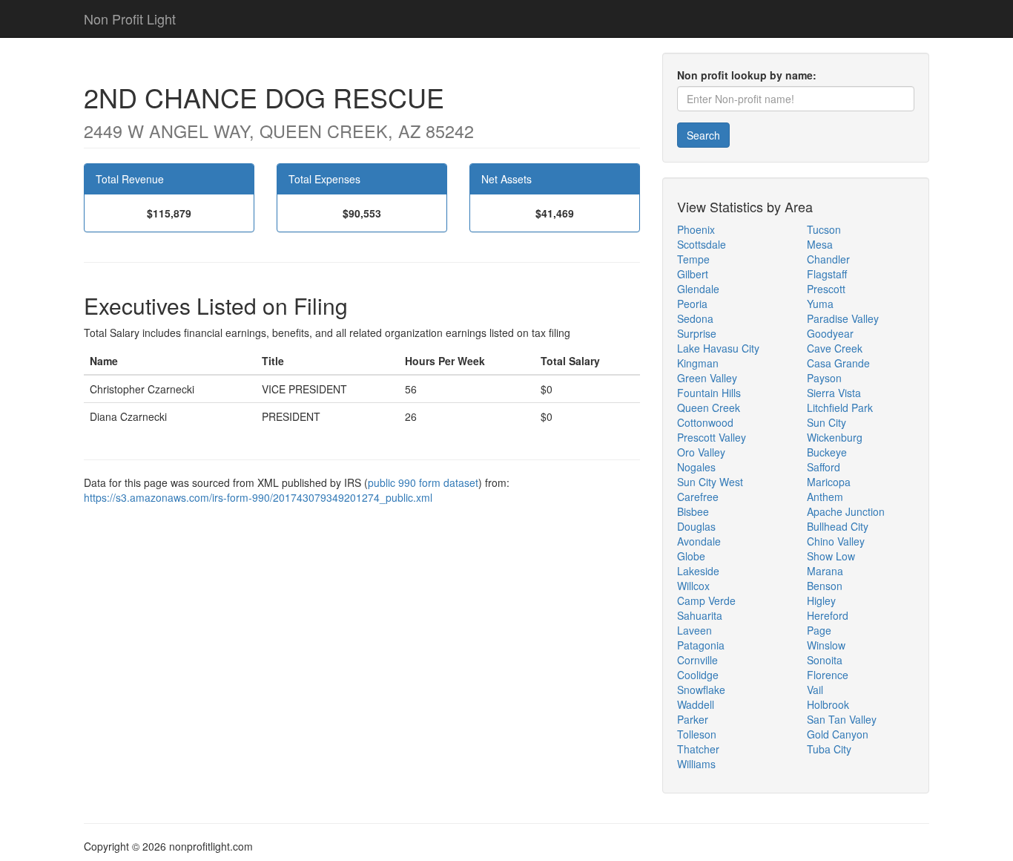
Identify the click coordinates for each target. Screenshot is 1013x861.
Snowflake (701, 689)
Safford (823, 466)
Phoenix (696, 229)
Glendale (698, 288)
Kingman (698, 363)
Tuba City (829, 748)
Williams (696, 763)
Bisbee (693, 511)
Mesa (820, 244)
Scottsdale (701, 244)
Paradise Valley (843, 318)
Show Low (831, 556)
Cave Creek (834, 348)
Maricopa (829, 481)
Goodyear (830, 333)
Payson (824, 377)
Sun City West (710, 481)
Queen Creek (708, 407)
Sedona (695, 318)
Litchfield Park (840, 407)
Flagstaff (827, 273)
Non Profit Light (130, 18)
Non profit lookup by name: (746, 75)
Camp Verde (706, 600)
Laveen (694, 630)
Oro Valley (701, 452)
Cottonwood (705, 422)
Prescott (826, 288)
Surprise (696, 333)
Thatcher (698, 748)
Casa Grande (838, 363)
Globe (691, 556)
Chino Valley (836, 541)
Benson (824, 585)
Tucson (824, 229)
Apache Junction (846, 511)
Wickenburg (834, 437)
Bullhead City (837, 526)
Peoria (692, 303)
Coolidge (698, 674)
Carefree (698, 496)
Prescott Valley (711, 437)
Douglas (696, 526)
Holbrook (828, 704)
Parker (692, 719)
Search (703, 135)
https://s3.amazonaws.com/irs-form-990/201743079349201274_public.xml (258, 497)
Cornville (697, 659)
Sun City (826, 422)
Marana (825, 570)
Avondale (699, 541)
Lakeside (698, 570)
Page (819, 630)
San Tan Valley (842, 719)
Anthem (825, 496)
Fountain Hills (709, 392)
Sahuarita (699, 615)
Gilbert (692, 273)
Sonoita (824, 659)
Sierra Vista (834, 392)
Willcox (693, 585)
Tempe (693, 259)
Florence (827, 674)
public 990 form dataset (423, 482)
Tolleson (696, 734)
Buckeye (827, 452)
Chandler (828, 259)
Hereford (827, 615)
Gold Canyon (837, 734)
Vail (815, 689)
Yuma (820, 303)
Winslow (826, 645)
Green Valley (707, 377)
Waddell (695, 704)
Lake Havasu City (718, 348)
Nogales (696, 466)
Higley (821, 600)
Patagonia (701, 645)
